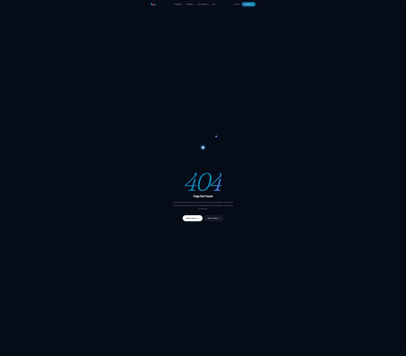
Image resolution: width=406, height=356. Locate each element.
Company (177, 4)
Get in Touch (212, 218)
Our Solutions (202, 4)
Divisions (189, 4)
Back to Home (191, 218)
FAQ (213, 4)
